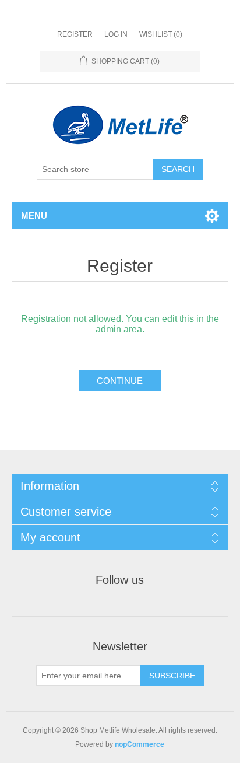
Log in (116, 34)
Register (75, 34)
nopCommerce (139, 744)
